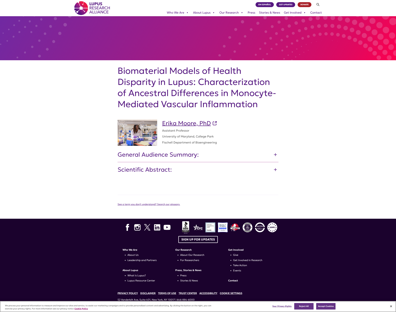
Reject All (304, 306)
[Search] (318, 4)
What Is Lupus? (136, 275)
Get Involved (292, 12)
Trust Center (188, 293)
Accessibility (208, 293)
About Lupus (202, 12)
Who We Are (175, 12)
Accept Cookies (326, 306)
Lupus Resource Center (141, 280)
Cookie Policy (81, 308)
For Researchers (189, 260)
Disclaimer (148, 293)
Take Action (240, 265)
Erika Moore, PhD (186, 123)
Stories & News (269, 12)
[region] (198, 306)
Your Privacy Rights (282, 306)
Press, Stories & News (188, 270)
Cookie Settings (231, 293)
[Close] (391, 306)
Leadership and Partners (142, 260)
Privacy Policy (128, 293)
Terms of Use (167, 293)
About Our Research (192, 254)
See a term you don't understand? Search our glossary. (149, 204)
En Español (264, 4)
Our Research (229, 12)
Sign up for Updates (198, 239)
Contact (316, 12)
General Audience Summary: (158, 154)
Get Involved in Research (247, 260)
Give (235, 254)
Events (237, 270)
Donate (304, 4)
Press (251, 12)
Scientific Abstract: (145, 169)
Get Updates (285, 4)
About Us (133, 254)
